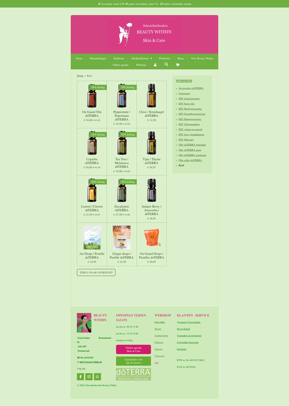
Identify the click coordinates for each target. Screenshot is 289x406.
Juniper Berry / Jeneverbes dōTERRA (151, 210)
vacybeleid (185, 328)
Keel (89, 75)
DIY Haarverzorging (190, 119)
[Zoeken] (166, 64)
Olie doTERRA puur (190, 150)
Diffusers (159, 342)
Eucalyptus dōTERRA (122, 208)
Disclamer (181, 349)
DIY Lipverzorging (189, 98)
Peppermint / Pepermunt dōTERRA (121, 115)
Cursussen (184, 93)
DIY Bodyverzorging (190, 108)
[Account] (155, 65)
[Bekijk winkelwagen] (178, 65)
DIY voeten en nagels (190, 129)
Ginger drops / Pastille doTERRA (122, 255)
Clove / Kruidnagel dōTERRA (151, 113)
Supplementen (161, 335)
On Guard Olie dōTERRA (92, 113)
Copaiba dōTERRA (92, 161)
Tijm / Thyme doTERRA (152, 161)
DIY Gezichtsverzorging (192, 114)
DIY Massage (186, 139)
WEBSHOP (184, 80)
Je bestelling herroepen (188, 342)
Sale (157, 362)
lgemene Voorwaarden (190, 322)
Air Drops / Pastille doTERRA (91, 255)
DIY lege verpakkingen (191, 134)
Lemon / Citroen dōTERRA (92, 208)
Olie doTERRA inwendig (192, 144)
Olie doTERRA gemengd (192, 155)
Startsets (158, 349)
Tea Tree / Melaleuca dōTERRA (122, 163)
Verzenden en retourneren (189, 335)
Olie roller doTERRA (190, 160)
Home (80, 75)
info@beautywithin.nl (91, 362)
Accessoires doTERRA (191, 88)
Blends (158, 328)
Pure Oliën (160, 322)
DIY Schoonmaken (189, 124)
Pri (178, 328)
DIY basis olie (186, 103)
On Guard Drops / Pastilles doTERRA (151, 255)
